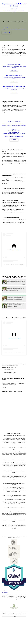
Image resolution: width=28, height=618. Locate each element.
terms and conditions (18, 590)
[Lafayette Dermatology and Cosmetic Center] (13, 4)
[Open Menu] (26, 4)
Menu (15, 616)
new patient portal (5, 592)
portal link (4, 590)
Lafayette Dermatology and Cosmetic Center (14, 11)
